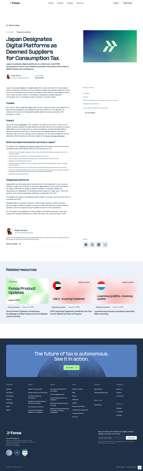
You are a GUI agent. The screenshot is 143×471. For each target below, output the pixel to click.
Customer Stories (77, 413)
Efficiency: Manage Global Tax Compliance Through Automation (59, 410)
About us (119, 389)
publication (23, 125)
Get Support (98, 389)
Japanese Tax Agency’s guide (28, 146)
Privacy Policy (119, 441)
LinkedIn (119, 408)
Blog (73, 392)
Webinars (75, 399)
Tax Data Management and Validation (58, 399)
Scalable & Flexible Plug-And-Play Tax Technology (37, 402)
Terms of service (131, 467)
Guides (74, 403)
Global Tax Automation (35, 389)
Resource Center (77, 389)
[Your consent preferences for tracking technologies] (139, 467)
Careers (118, 392)
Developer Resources (101, 392)
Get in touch (128, 3)
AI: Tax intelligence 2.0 (57, 394)
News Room (98, 405)
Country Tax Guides (78, 406)
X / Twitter (119, 412)
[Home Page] (14, 432)
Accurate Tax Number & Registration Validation (35, 411)
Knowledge (9, 403)
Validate (8, 389)
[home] (14, 3)
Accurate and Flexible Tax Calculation (58, 390)
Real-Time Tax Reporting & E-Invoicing (59, 404)
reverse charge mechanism (54, 136)
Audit (8, 406)
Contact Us (119, 396)
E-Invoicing (9, 396)
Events (74, 396)
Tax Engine (9, 392)
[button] (50, 3)
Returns (8, 399)
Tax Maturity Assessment (80, 410)
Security (75, 417)
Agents (8, 410)
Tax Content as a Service (36, 407)
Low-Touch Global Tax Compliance (34, 397)
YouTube (119, 415)
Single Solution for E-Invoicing (37, 392)
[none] (86, 244)
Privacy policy (120, 467)
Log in (116, 3)
